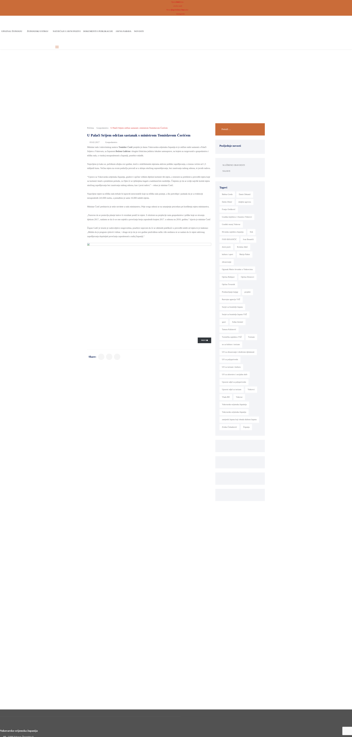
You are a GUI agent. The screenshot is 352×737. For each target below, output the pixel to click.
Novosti (139, 31)
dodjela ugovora (244, 202)
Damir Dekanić (245, 194)
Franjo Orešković (228, 209)
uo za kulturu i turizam (231, 344)
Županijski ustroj (37, 31)
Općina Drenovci (247, 277)
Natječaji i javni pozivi (67, 31)
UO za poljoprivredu (230, 359)
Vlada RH (226, 397)
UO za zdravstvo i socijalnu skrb (234, 374)
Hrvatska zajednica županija (233, 232)
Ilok (251, 232)
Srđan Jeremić (237, 322)
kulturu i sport (227, 254)
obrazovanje (226, 262)
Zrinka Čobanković (229, 427)
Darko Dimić (227, 202)
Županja (246, 427)
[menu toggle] (57, 47)
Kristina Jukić (242, 247)
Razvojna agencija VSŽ (231, 299)
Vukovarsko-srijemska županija (234, 412)
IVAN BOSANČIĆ (229, 239)
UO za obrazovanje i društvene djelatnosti (238, 352)
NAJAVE (226, 171)
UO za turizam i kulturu (231, 367)
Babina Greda (227, 194)
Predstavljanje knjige (230, 292)
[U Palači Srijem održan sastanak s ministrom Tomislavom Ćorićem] (101, 357)
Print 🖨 (204, 340)
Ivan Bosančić (248, 239)
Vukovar (239, 397)
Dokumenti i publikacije (98, 31)
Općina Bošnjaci (228, 277)
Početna (90, 128)
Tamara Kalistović (229, 329)
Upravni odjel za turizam (231, 389)
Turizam (251, 337)
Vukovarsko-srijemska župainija (234, 404)
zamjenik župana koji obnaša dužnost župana (239, 419)
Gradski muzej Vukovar (231, 224)
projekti (247, 292)
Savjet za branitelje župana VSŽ (234, 314)
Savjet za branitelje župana (232, 307)
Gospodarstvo (102, 128)
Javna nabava (123, 31)
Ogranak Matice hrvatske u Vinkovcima (237, 269)
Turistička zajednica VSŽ (232, 337)
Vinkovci (251, 389)
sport (224, 322)
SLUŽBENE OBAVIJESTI (233, 165)
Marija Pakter (244, 254)
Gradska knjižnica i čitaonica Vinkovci (237, 217)
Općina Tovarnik (228, 284)
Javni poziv (226, 247)
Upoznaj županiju (11, 31)
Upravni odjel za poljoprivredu (234, 382)
